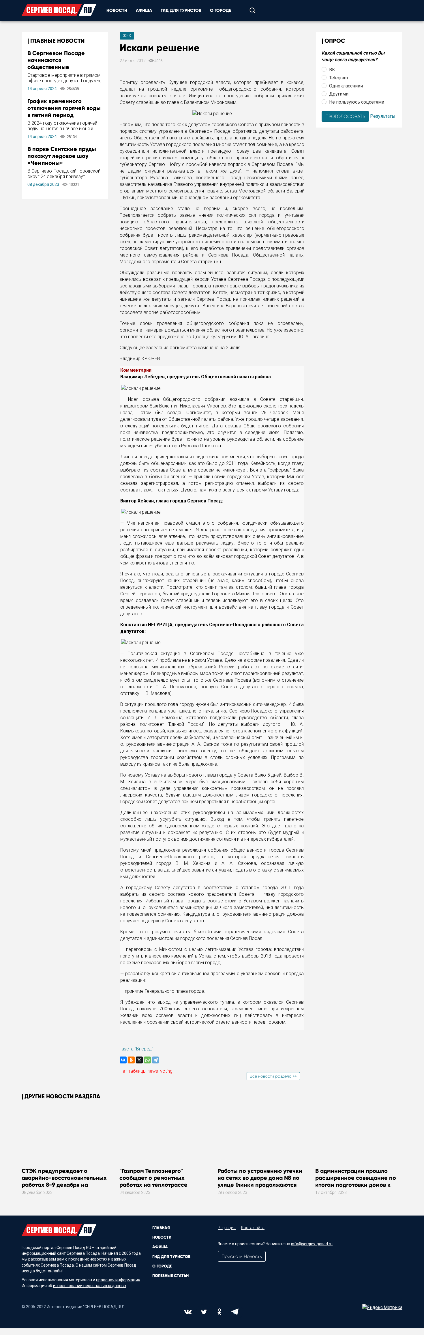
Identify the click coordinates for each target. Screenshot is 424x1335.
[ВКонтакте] (123, 1060)
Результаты (382, 116)
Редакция (227, 1227)
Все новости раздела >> (273, 1076)
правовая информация (118, 1280)
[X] (139, 1060)
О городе (220, 10)
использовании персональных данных (89, 1285)
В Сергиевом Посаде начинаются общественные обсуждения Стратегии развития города (59, 67)
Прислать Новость (242, 1256)
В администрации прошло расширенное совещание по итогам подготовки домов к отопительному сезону (355, 1181)
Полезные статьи (170, 1275)
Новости (116, 10)
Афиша (144, 10)
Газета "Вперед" (136, 1049)
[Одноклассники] (131, 1060)
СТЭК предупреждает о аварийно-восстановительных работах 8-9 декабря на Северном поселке (64, 1181)
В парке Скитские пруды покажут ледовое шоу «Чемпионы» (61, 155)
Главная (161, 1227)
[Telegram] (155, 1060)
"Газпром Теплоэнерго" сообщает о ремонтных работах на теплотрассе (153, 1177)
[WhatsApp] (147, 1060)
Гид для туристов (181, 10)
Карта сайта (252, 1227)
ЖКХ (127, 35)
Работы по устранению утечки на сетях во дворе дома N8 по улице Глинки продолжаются (259, 1177)
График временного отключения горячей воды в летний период (64, 108)
